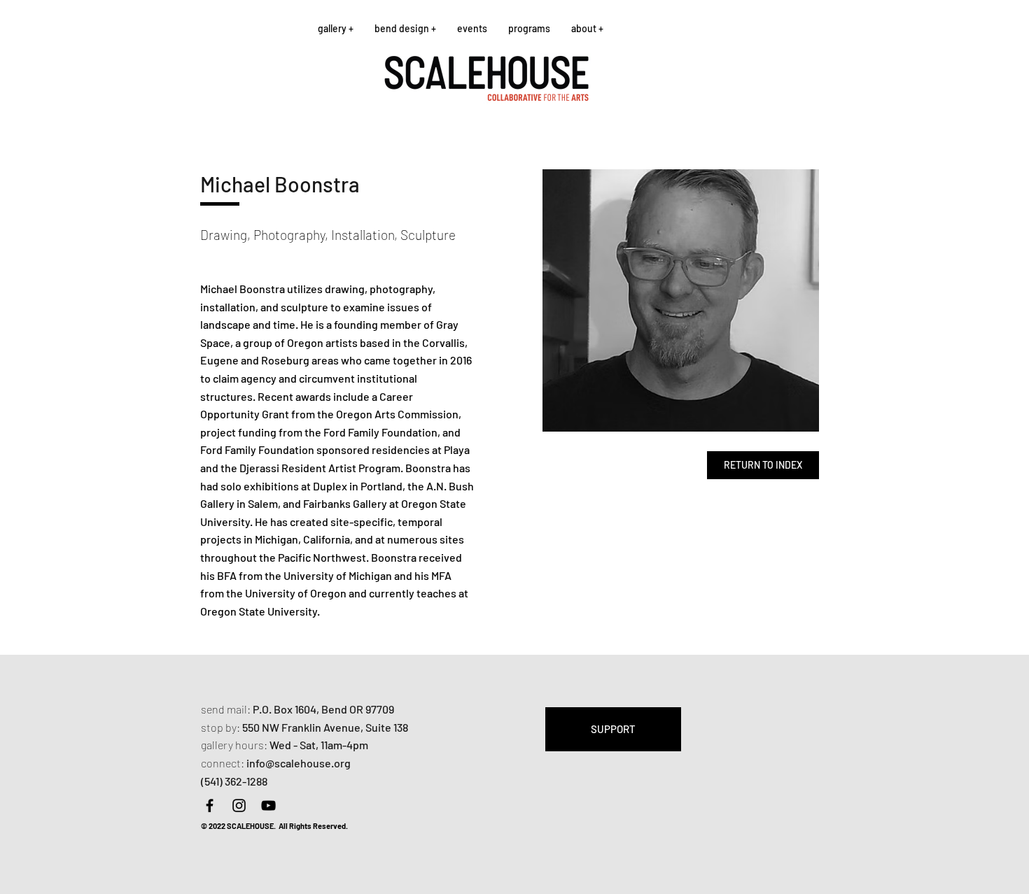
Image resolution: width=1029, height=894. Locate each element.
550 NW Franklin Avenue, (303, 727)
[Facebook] (209, 805)
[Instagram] (239, 805)
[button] (335, 28)
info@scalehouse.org (298, 762)
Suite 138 (386, 727)
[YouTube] (268, 805)
